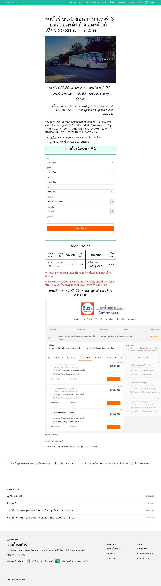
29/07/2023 (150, 510)
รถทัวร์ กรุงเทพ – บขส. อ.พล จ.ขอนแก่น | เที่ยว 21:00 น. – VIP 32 (41, 517)
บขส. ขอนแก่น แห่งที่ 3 (66, 446)
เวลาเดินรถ (93, 446)
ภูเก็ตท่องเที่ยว (14, 496)
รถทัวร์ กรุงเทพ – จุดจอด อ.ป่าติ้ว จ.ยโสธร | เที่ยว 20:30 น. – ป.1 (40, 510)
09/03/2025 (150, 503)
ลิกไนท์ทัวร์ (13, 503)
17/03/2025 (150, 496)
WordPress (21, 579)
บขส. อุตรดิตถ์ (81, 446)
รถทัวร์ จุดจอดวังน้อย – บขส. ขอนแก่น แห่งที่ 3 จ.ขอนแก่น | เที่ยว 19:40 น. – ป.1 (117, 463)
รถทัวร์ (60, 441)
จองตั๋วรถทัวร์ (50, 446)
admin (54, 441)
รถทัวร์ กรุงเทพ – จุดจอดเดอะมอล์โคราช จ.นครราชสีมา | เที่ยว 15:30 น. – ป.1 (43, 463)
